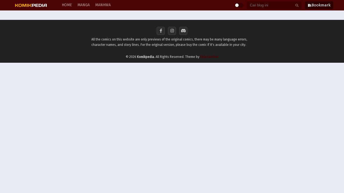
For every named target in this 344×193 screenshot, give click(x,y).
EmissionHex (209, 57)
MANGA (83, 5)
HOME (67, 5)
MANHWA (103, 5)
